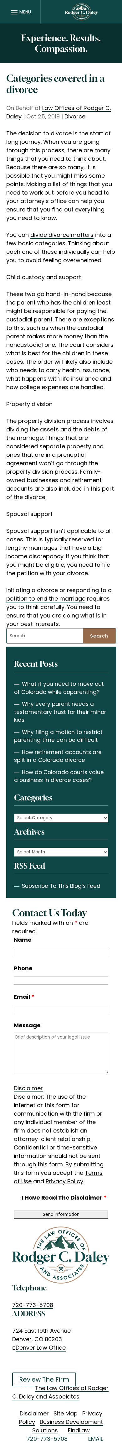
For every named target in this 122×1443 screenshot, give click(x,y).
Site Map (65, 1413)
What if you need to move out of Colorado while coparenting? (59, 688)
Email (24, 997)
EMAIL (95, 1439)
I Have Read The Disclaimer (64, 1197)
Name (23, 940)
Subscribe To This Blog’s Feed (61, 886)
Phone (23, 968)
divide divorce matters (62, 235)
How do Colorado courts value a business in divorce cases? (59, 776)
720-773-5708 (32, 1305)
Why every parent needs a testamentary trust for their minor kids (60, 712)
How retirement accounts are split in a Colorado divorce (58, 756)
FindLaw (79, 1430)
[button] (20, 12)
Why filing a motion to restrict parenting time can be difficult (58, 736)
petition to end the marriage (45, 598)
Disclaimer (28, 1088)
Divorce (74, 116)
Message (27, 1025)
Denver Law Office (41, 1348)
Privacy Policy (64, 1181)
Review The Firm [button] (44, 1379)
